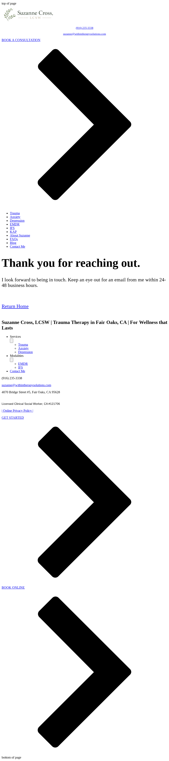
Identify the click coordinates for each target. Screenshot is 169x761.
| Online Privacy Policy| (17, 410)
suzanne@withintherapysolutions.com (84, 33)
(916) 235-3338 (84, 27)
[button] (88, 337)
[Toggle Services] (11, 341)
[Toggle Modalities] (11, 360)
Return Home (15, 306)
